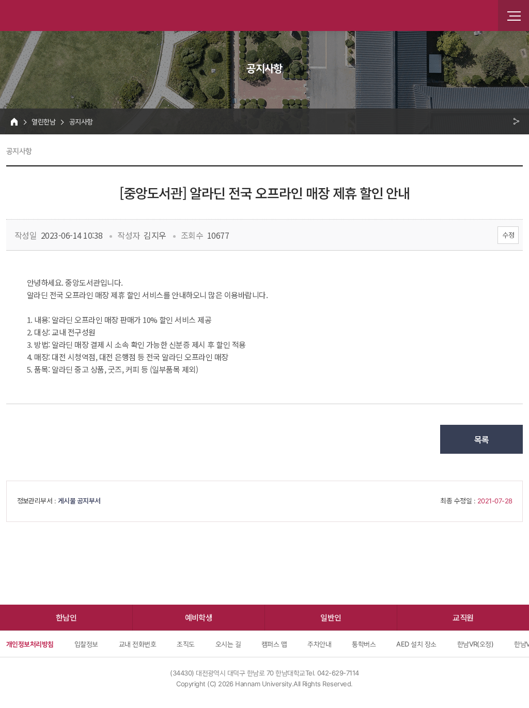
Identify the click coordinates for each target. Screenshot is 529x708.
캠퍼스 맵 (274, 644)
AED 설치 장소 (416, 644)
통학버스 (364, 644)
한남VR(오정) (475, 644)
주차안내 (319, 644)
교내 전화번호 (137, 644)
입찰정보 (86, 644)
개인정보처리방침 (30, 644)
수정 (508, 235)
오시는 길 (228, 644)
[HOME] (14, 121)
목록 (481, 439)
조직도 (185, 644)
